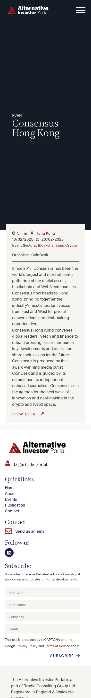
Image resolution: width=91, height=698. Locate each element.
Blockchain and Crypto (57, 245)
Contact (12, 510)
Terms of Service (57, 645)
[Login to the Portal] (7, 463)
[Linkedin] (9, 552)
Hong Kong (45, 233)
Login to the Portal (30, 464)
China (22, 233)
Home (10, 487)
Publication (15, 504)
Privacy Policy (27, 645)
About (10, 493)
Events (11, 499)
